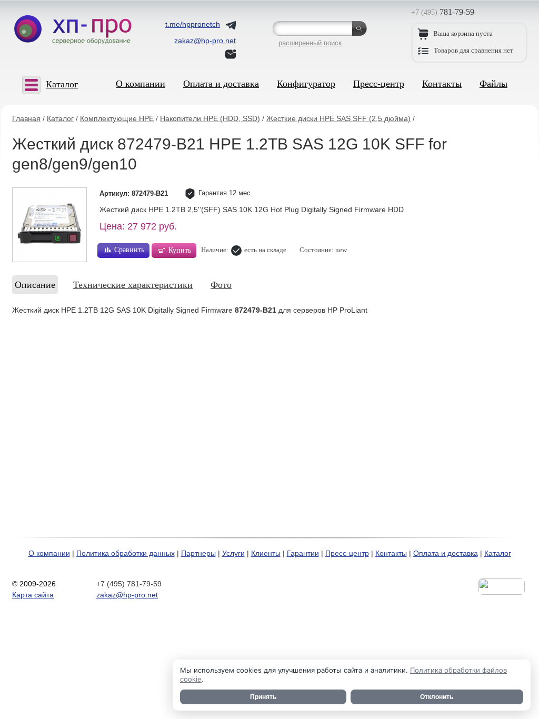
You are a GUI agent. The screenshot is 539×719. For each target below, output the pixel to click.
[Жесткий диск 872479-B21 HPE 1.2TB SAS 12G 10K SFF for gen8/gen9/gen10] (49, 225)
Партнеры (198, 553)
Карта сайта (33, 595)
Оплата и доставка (221, 83)
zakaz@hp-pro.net (127, 595)
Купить (179, 250)
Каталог (60, 118)
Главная (26, 118)
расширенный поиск (310, 42)
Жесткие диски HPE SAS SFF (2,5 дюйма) (338, 118)
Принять (263, 697)
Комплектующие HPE (117, 118)
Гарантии (303, 553)
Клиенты (266, 553)
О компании (140, 83)
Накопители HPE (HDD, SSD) (210, 118)
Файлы (493, 83)
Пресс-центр (378, 83)
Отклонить (436, 697)
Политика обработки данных (125, 553)
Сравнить (129, 250)
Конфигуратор (306, 83)
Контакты (442, 83)
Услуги (233, 553)
